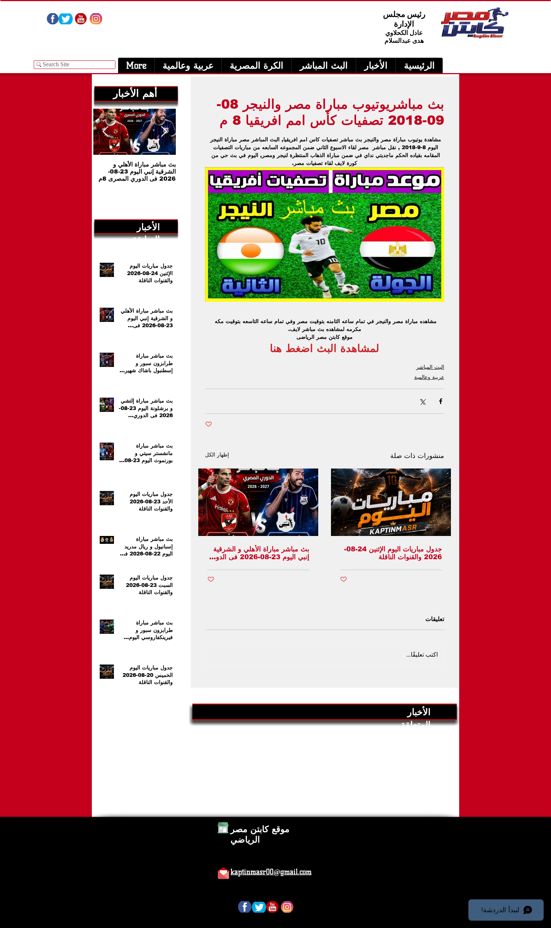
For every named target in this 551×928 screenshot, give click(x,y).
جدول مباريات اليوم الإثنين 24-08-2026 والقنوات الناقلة (393, 553)
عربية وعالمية (429, 377)
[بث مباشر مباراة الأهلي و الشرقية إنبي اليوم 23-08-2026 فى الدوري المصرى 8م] (258, 502)
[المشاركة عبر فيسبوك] (440, 401)
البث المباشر (430, 367)
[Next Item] (105, 132)
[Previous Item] (163, 132)
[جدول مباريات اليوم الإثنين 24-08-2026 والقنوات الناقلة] (391, 502)
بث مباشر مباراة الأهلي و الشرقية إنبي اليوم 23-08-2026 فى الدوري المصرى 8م (258, 553)
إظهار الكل (217, 455)
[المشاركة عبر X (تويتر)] (422, 401)
